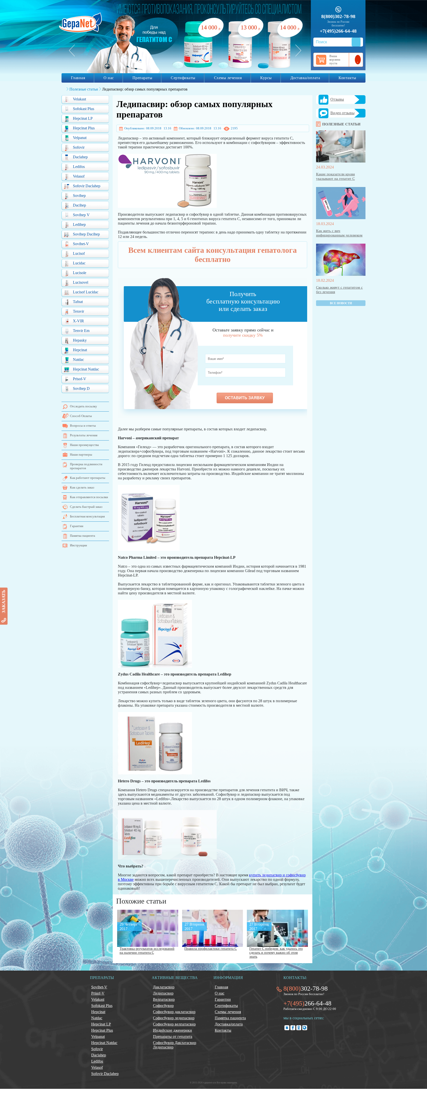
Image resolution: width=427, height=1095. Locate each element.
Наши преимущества (84, 445)
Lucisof (79, 253)
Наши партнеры (81, 454)
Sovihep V (81, 215)
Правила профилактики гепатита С (210, 949)
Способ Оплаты (81, 416)
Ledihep (79, 224)
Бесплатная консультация (87, 516)
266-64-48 (307, 1003)
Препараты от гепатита (172, 1036)
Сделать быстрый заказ (86, 507)
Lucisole (79, 273)
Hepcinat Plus (84, 128)
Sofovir (79, 147)
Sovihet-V (81, 244)
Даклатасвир (163, 987)
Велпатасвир (164, 999)
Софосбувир (163, 1005)
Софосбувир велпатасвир (174, 1024)
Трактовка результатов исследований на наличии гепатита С (147, 951)
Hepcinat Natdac (86, 369)
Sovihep (79, 195)
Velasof (79, 176)
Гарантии (76, 526)
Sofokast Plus (83, 109)
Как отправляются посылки (89, 497)
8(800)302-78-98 (338, 16)
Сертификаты (183, 78)
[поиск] (356, 42)
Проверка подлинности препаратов (86, 466)
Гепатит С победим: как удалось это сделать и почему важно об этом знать (276, 952)
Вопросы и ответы (83, 425)
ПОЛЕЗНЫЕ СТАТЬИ (341, 124)
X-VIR (78, 321)
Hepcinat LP (83, 118)
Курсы (266, 78)
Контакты (347, 78)
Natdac (78, 359)
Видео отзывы (342, 113)
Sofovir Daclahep (86, 186)
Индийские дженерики (172, 1030)
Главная (78, 78)
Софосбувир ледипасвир (173, 1018)
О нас (109, 78)
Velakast (79, 99)
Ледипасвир (163, 993)
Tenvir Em (81, 330)
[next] (298, 50)
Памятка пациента (82, 535)
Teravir (78, 311)
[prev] (72, 50)
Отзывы (337, 99)
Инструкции (78, 545)
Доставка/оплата (305, 78)
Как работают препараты (87, 478)
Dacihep (79, 205)
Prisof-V (79, 379)
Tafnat (78, 302)
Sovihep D (81, 388)
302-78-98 (305, 988)
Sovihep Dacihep (86, 234)
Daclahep (80, 157)
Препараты (142, 78)
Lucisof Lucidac (85, 292)
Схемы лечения (228, 78)
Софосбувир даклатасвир (174, 1012)
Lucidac (79, 263)
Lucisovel (80, 282)
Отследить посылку (83, 406)
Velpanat (79, 138)
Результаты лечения (83, 435)
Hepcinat (80, 350)
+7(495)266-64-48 (338, 31)
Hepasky (80, 340)
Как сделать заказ (82, 487)
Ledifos (79, 166)
